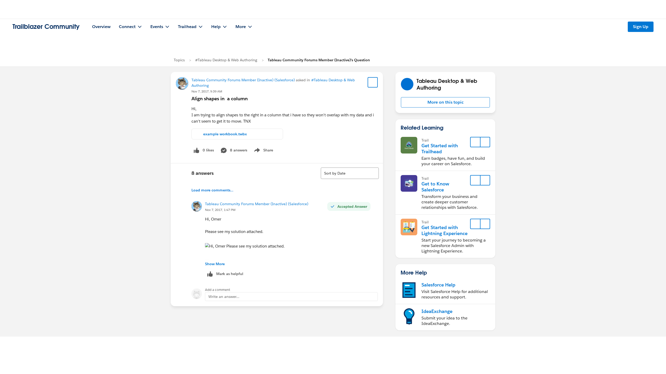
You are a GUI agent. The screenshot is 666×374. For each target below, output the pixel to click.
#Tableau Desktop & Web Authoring (226, 60)
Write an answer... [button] (223, 296)
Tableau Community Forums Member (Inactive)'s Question (319, 60)
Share (262, 151)
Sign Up (640, 26)
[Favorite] (372, 82)
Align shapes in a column (219, 99)
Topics (179, 60)
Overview (101, 26)
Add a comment (217, 290)
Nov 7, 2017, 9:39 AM (206, 91)
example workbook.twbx (225, 134)
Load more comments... (212, 190)
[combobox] (350, 173)
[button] (445, 102)
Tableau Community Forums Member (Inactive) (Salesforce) (243, 80)
